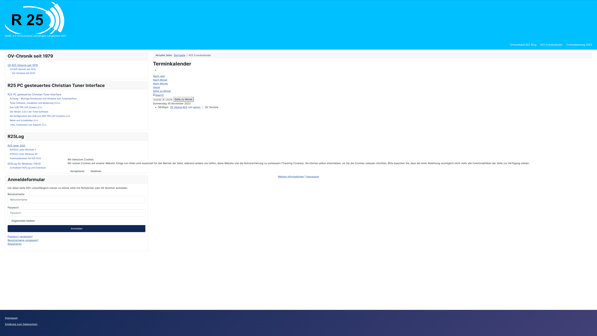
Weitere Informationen (291, 176)
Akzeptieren (77, 171)
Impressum (312, 176)
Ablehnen (95, 171)
